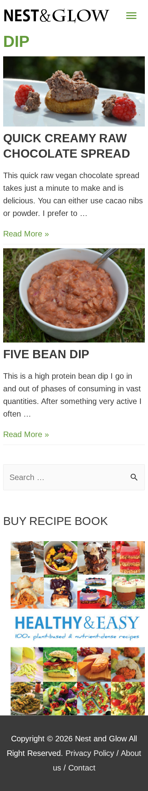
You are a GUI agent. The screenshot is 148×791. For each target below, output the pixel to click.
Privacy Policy (90, 753)
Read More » (26, 233)
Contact (82, 767)
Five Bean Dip (46, 354)
